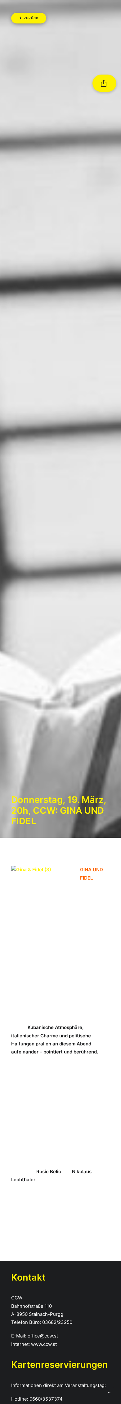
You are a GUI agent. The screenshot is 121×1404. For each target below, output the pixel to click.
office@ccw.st (43, 1336)
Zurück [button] (31, 18)
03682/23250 (57, 1322)
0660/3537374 (46, 1399)
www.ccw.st (44, 1344)
